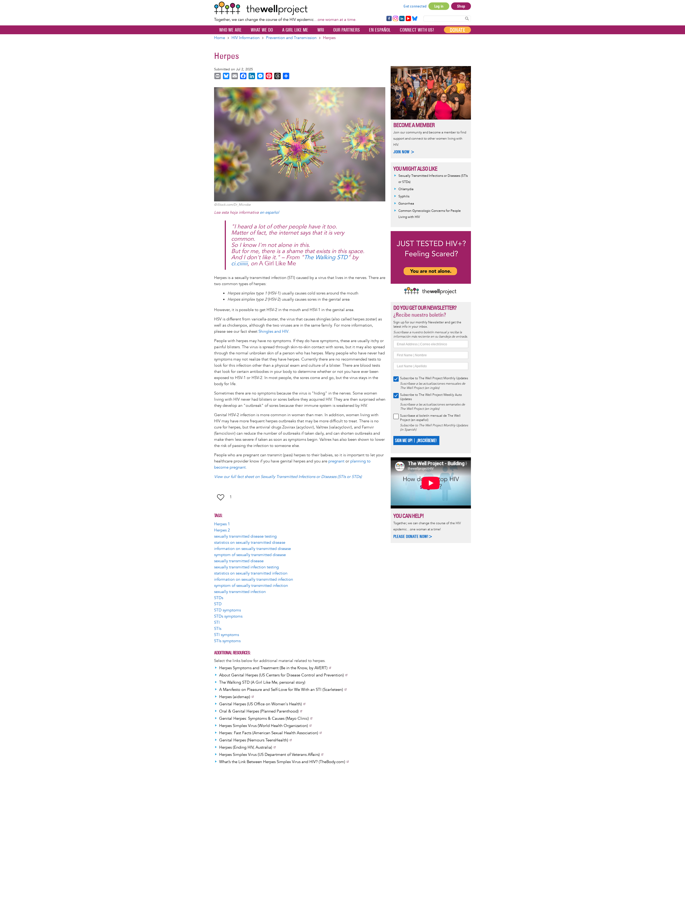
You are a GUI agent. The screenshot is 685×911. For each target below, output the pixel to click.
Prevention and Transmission (291, 37)
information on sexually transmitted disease (252, 548)
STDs (218, 597)
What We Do (262, 30)
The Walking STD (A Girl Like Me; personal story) (262, 682)
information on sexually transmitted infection (253, 579)
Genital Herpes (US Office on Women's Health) (260, 704)
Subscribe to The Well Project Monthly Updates (434, 378)
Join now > (404, 151)
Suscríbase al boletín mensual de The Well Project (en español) (430, 418)
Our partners (346, 30)
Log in (438, 6)
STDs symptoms (228, 616)
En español (380, 30)
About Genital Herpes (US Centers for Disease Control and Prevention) (281, 675)
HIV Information (245, 37)
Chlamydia (405, 189)
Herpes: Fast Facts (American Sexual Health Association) (268, 733)
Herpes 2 (222, 530)
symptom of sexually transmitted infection (251, 585)
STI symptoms (226, 634)
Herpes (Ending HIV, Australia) (245, 747)
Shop (461, 6)
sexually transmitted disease (239, 561)
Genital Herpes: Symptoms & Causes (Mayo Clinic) (264, 718)
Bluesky (414, 18)
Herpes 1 (222, 524)
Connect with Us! (417, 30)
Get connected (415, 6)
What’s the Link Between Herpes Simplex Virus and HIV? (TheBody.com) (282, 761)
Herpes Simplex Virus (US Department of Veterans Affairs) (269, 754)
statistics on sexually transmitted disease (249, 542)
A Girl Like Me (295, 30)
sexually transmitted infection (240, 591)
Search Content (467, 18)
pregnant (336, 461)
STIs (217, 628)
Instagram (395, 18)
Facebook (388, 18)
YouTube (408, 18)
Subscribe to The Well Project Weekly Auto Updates (431, 397)
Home (219, 37)
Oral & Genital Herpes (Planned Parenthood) (259, 711)
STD (218, 604)
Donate (457, 30)
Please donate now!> (413, 536)
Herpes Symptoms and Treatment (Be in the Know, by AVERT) (273, 668)
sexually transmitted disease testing (245, 536)
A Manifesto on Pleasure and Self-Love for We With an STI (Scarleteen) (281, 689)
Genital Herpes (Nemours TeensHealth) (253, 740)
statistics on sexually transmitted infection (250, 573)
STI (217, 622)
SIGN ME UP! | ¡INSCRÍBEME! (415, 440)
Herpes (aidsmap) (234, 696)
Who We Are (230, 30)
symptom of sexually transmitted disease (250, 554)
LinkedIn (402, 18)
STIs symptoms (227, 641)
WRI (320, 30)
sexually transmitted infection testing (246, 567)
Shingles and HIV (273, 331)
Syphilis (403, 196)
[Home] (285, 8)
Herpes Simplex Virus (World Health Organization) (263, 725)
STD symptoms (227, 610)
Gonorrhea (406, 204)
